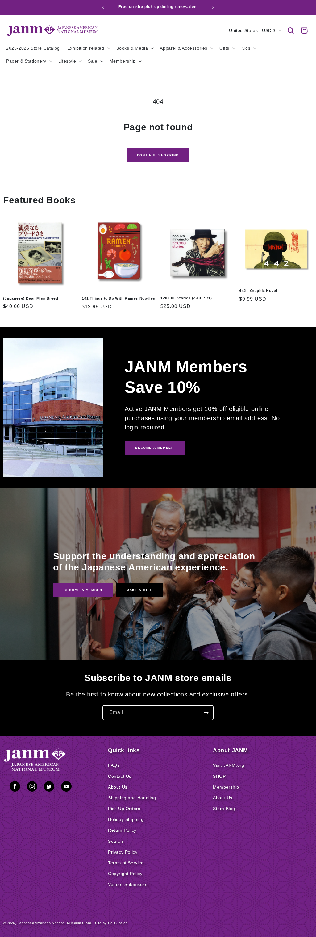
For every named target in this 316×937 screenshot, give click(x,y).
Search (115, 841)
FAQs (113, 765)
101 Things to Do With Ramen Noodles (118, 298)
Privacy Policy (122, 852)
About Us (117, 787)
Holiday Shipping (126, 819)
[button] (290, 30)
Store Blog (224, 808)
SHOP (219, 776)
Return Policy (122, 830)
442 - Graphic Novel (258, 291)
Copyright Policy (125, 873)
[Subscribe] (206, 712)
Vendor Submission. (129, 884)
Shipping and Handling (132, 797)
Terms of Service (126, 862)
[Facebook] (15, 787)
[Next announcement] (213, 7)
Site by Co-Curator (111, 923)
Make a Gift (139, 589)
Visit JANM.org (228, 765)
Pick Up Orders (124, 808)
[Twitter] (49, 787)
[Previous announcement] (103, 7)
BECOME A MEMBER (154, 447)
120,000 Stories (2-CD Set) (186, 298)
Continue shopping (158, 155)
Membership (226, 787)
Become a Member (83, 589)
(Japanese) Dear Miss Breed (30, 298)
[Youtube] (66, 787)
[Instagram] (32, 787)
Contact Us (119, 776)
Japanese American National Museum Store (54, 923)
